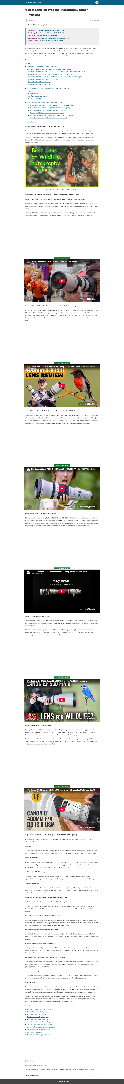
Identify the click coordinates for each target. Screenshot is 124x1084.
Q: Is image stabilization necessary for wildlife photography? (47, 113)
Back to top (95, 1076)
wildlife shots (82, 1069)
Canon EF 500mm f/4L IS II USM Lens (51, 40)
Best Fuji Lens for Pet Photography (37, 1012)
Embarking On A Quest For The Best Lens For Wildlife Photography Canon (49, 69)
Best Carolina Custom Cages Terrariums (38, 1035)
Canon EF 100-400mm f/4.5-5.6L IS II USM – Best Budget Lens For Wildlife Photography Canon (56, 71)
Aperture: (31, 91)
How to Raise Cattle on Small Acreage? (38, 1029)
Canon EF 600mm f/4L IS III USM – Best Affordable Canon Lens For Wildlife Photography (55, 77)
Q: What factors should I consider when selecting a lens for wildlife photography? (53, 105)
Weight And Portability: (35, 98)
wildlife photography (72, 1069)
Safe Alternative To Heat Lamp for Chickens (39, 1024)
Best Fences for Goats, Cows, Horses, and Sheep (41, 1027)
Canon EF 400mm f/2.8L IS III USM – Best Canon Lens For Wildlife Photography (52, 74)
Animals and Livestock (39, 1065)
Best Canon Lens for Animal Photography (39, 1009)
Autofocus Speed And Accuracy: (37, 96)
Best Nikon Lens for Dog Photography (38, 1017)
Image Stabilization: (34, 93)
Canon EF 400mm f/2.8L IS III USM (53, 33)
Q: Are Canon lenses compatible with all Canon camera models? (48, 118)
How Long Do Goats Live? (34, 1032)
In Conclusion (31, 122)
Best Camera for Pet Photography (36, 1014)
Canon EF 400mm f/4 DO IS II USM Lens (40, 84)
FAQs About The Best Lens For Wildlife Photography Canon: (44, 102)
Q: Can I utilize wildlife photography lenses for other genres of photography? (52, 115)
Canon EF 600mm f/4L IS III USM (46, 35)
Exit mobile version (62, 1081)
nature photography (51, 1069)
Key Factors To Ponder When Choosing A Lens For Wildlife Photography (48, 88)
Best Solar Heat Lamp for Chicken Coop (38, 1022)
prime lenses (61, 1069)
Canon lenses (40, 1069)
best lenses (32, 1069)
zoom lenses (90, 1069)
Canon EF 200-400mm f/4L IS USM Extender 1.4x (53, 38)
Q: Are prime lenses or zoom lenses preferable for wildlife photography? (50, 108)
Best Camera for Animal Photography (37, 1019)
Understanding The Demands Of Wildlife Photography (42, 66)
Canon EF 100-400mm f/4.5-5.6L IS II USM (50, 30)
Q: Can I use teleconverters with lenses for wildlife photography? (48, 110)
